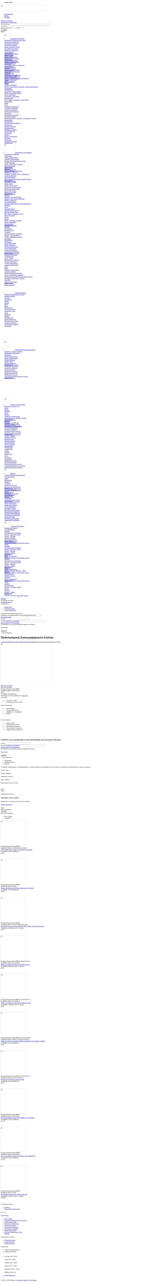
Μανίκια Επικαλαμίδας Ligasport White (12, 1079)
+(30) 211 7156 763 (6, 20)
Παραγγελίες (8, 607)
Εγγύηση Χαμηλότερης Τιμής (13, 1232)
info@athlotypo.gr (9, 1275)
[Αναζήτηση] (18, 597)
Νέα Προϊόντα (8, 14)
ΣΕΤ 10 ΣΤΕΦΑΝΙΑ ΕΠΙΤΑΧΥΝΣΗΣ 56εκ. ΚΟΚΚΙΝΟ (18, 1156)
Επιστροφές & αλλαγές (11, 1229)
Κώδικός (3, 621)
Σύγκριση (25, 695)
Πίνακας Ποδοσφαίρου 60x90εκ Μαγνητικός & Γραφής (17, 888)
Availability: (4, 694)
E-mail (3, 619)
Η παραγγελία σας (9, 1240)
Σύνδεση (3, 617)
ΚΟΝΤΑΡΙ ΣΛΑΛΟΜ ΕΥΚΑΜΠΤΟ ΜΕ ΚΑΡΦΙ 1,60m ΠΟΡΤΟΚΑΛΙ (22, 926)
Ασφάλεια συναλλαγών (11, 1227)
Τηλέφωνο (4, 26)
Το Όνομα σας (5, 24)
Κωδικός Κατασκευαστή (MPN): (10, 689)
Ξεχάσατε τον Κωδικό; (12, 621)
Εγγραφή (8, 617)
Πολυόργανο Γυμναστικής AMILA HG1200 (14, 1194)
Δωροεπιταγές (8, 2)
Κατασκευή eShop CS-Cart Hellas (26, 1280)
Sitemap (6, 1234)
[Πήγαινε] (41, 615)
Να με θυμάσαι (7, 633)
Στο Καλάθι (4, 602)
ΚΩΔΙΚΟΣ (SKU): (6, 690)
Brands (6, 16)
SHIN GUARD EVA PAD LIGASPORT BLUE (15, 964)
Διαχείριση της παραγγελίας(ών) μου (11, 615)
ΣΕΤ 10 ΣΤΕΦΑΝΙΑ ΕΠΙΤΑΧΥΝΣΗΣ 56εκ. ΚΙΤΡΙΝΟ (17, 1118)
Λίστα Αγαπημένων (10, 610)
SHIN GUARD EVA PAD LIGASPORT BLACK (16, 1003)
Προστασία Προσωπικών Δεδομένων (15, 1220)
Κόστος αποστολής (10, 1225)
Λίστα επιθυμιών (9, 1242)
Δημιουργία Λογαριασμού (12, 1209)
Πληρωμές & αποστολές (11, 1224)
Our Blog (7, 17)
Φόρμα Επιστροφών (10, 1230)
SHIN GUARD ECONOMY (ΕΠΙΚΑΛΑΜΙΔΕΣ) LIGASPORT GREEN (23, 1041)
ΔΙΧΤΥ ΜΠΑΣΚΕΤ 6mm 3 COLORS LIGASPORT (17, 850)
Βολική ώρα (4, 28)
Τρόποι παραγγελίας (10, 1222)
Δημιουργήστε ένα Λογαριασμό (10, 622)
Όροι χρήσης (8, 1219)
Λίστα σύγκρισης (9, 608)
